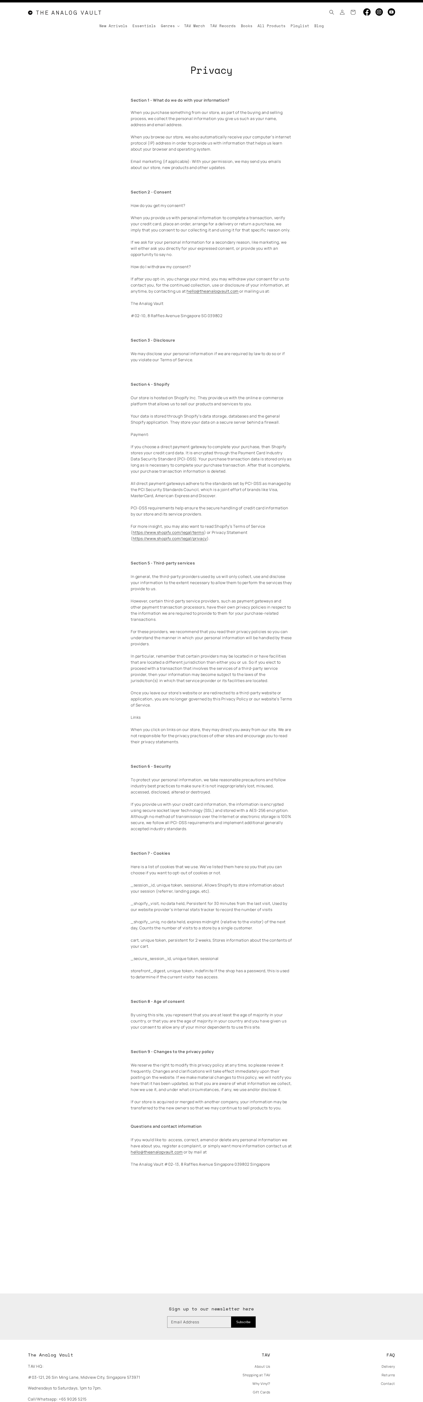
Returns (388, 1375)
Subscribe (243, 1322)
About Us (262, 1366)
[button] (330, 12)
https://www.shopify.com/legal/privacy (170, 538)
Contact (388, 1383)
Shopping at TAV (256, 1375)
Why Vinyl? (261, 1383)
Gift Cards (261, 1392)
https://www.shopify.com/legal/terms (168, 532)
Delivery (388, 1366)
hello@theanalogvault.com (212, 291)
